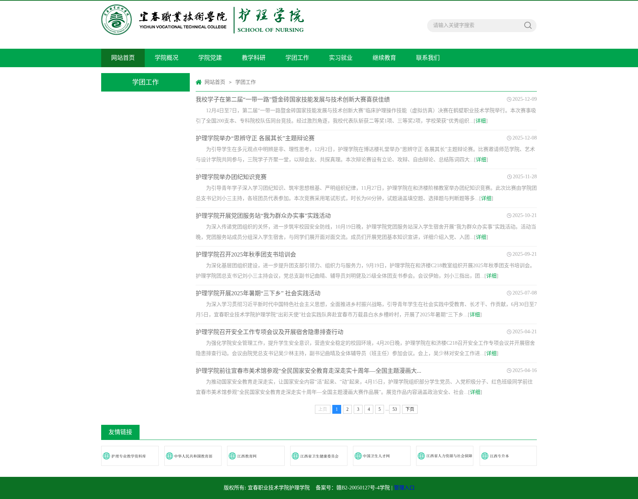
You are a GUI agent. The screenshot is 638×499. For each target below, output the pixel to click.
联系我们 (428, 58)
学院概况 (166, 58)
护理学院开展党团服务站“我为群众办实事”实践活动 (263, 216)
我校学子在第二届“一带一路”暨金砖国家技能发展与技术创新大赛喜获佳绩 (293, 99)
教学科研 (253, 58)
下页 (409, 409)
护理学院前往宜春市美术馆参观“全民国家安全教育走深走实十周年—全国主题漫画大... (308, 371)
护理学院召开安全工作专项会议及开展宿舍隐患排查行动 (269, 332)
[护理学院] (202, 25)
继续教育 (384, 58)
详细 (481, 121)
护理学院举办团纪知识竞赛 (231, 177)
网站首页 (123, 58)
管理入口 (404, 488)
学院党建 (210, 58)
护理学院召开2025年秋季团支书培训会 (246, 254)
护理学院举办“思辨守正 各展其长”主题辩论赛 (255, 138)
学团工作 (297, 58)
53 (394, 409)
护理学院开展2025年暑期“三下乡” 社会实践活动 (258, 293)
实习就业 (341, 58)
